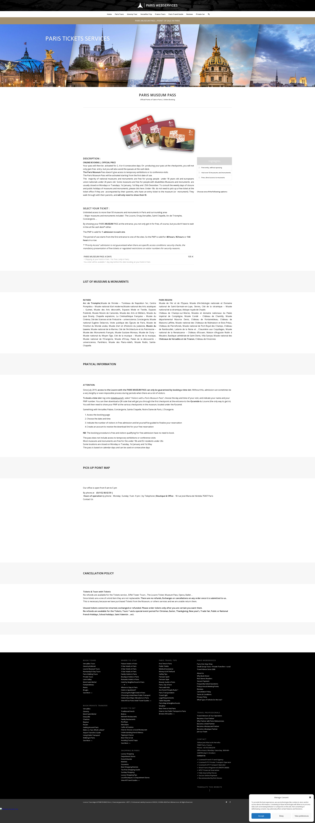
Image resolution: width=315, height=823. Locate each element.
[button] (310, 797)
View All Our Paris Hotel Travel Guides (135, 700)
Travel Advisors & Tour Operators (209, 716)
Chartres (86, 719)
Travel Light (163, 695)
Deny (281, 816)
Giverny (86, 711)
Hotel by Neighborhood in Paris (132, 682)
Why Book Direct (203, 676)
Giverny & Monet (89, 666)
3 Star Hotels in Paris (128, 671)
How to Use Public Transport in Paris (172, 711)
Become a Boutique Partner (207, 729)
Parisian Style (164, 679)
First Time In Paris (165, 663)
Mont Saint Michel (89, 714)
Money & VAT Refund (167, 671)
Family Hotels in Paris (129, 674)
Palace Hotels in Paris (129, 663)
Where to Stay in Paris (129, 687)
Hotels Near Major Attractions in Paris (135, 698)
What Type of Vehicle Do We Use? (209, 700)
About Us (200, 673)
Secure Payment (203, 681)
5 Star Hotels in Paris (128, 666)
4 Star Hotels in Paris (128, 669)
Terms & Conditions (204, 694)
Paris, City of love (165, 685)
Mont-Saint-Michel (89, 682)
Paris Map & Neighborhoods (169, 703)
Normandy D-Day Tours (92, 671)
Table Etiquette (164, 700)
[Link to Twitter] (226, 802)
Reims (85, 687)
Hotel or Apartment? (128, 690)
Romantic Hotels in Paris (130, 679)
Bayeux (86, 722)
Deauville (86, 717)
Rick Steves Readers (204, 678)
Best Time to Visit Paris (167, 708)
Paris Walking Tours (90, 674)
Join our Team (202, 731)
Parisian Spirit (164, 677)
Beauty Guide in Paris (167, 682)
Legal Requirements (166, 698)
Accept (261, 816)
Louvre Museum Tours (91, 669)
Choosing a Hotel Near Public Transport (135, 695)
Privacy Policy (202, 697)
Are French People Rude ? (168, 690)
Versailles (86, 709)
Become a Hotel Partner (206, 724)
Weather (162, 706)
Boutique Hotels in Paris (130, 677)
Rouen (85, 724)
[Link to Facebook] (230, 802)
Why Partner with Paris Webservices (210, 721)
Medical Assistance (166, 669)
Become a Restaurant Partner (208, 726)
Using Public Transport (91, 735)
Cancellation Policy (204, 692)
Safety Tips (163, 674)
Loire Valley (87, 679)
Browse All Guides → (166, 714)
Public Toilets (164, 666)
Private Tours (88, 677)
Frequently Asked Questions (208, 684)
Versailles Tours (89, 663)
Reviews (200, 689)
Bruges (85, 690)
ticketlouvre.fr (117, 398)
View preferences (302, 816)
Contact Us (88, 499)
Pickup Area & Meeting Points (208, 686)
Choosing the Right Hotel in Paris (133, 693)
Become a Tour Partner (205, 718)
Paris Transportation (166, 693)
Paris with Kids (164, 687)
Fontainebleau (88, 685)
